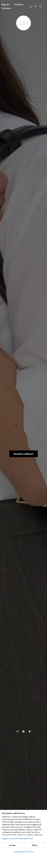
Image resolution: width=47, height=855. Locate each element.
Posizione (18, 4)
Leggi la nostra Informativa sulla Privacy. (17, 838)
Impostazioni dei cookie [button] (23, 851)
